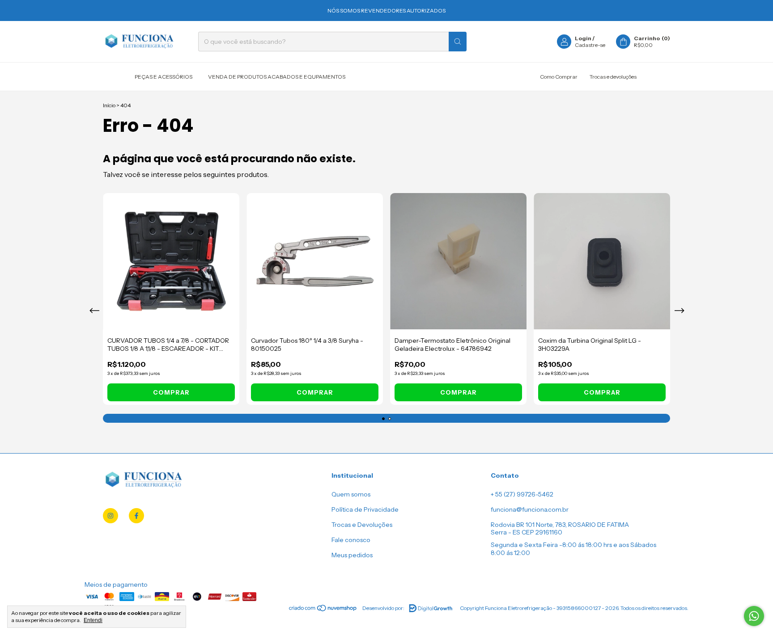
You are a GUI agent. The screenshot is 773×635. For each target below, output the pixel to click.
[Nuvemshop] (323, 610)
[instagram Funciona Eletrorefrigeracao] (110, 515)
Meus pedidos (352, 555)
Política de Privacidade (365, 509)
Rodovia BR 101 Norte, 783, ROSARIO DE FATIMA (560, 525)
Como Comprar (559, 76)
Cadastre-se (590, 45)
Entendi (93, 620)
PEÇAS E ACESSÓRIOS (163, 76)
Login (583, 38)
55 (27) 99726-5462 (524, 494)
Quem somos (350, 494)
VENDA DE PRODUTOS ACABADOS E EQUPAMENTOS (276, 76)
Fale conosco (350, 540)
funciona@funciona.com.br (530, 509)
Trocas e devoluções (613, 76)
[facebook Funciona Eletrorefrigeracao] (136, 515)
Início (109, 105)
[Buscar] (458, 41)
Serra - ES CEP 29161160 (526, 532)
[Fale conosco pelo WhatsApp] (754, 616)
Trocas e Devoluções (361, 525)
